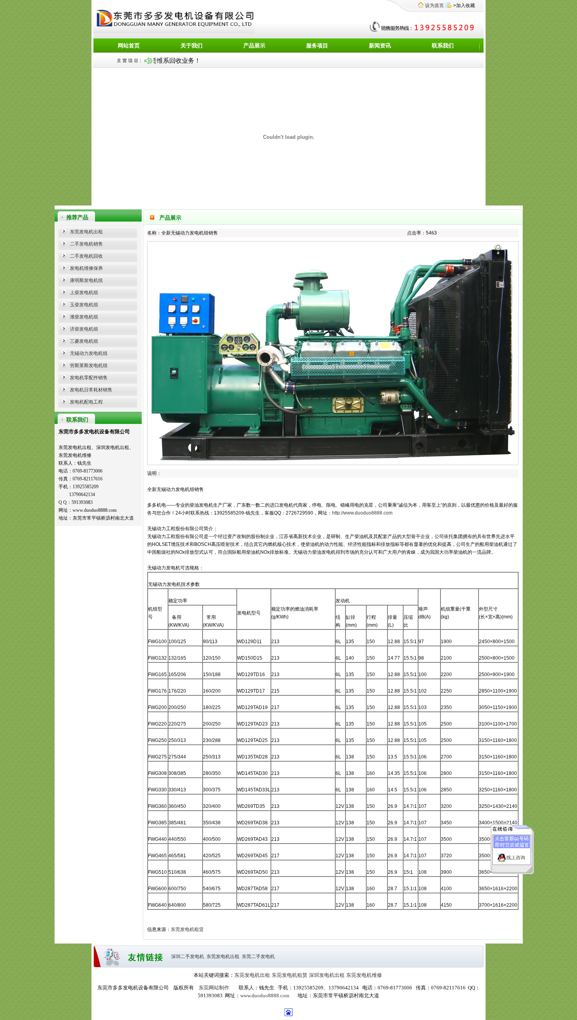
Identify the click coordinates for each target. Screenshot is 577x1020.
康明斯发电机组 (86, 280)
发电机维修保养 (86, 268)
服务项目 (317, 46)
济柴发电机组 (84, 329)
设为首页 (434, 5)
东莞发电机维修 (364, 975)
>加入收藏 (464, 5)
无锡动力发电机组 (89, 353)
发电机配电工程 (86, 402)
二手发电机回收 (86, 256)
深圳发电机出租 (327, 975)
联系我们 (443, 46)
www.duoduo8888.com (264, 995)
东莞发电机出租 (86, 232)
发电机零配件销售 (89, 377)
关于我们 (192, 46)
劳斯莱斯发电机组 (89, 365)
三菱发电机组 (84, 341)
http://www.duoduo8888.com (362, 513)
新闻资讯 (380, 46)
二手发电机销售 (86, 244)
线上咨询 (515, 857)
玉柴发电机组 (84, 304)
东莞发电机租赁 (187, 929)
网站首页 (129, 46)
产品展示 (254, 46)
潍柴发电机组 (84, 317)
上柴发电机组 (84, 292)
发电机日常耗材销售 (91, 390)
